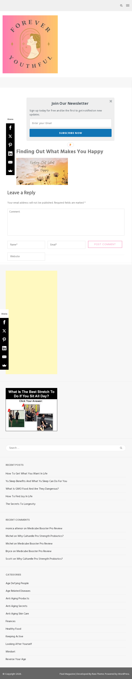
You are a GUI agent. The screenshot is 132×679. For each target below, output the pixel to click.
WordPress (123, 674)
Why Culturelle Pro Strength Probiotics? (41, 536)
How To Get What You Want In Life (26, 473)
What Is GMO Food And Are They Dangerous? (32, 489)
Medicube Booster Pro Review (44, 528)
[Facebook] (10, 127)
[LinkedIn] (10, 153)
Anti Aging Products (17, 599)
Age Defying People (17, 583)
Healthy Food (13, 629)
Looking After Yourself (19, 644)
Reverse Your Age (16, 659)
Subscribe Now (70, 133)
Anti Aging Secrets (16, 606)
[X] (10, 136)
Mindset (10, 652)
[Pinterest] (10, 145)
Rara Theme (98, 674)
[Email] (10, 162)
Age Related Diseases (18, 591)
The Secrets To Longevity (20, 504)
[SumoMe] (10, 170)
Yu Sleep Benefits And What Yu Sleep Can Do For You (36, 481)
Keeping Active (14, 636)
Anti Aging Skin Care (17, 614)
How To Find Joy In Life (19, 496)
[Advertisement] (31, 322)
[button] (70, 103)
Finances (10, 621)
